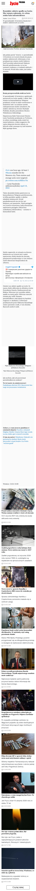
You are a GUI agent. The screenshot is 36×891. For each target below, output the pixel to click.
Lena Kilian (12, 18)
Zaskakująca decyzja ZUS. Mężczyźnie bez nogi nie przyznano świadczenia (17, 386)
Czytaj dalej (18, 887)
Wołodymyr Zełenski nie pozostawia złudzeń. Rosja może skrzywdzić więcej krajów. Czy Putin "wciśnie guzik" (18, 440)
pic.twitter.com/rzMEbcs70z (17, 180)
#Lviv (8, 170)
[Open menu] (3, 3)
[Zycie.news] (17, 3)
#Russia (9, 173)
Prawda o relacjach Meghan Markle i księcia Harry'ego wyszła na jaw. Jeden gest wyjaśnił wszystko (17, 432)
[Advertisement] (18, 148)
